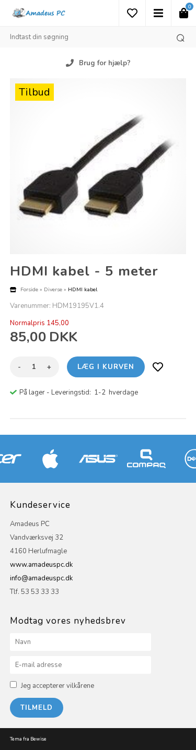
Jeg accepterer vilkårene (57, 686)
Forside (29, 289)
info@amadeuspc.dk (41, 578)
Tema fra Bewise (28, 739)
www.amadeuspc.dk (41, 564)
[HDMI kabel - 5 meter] (98, 166)
